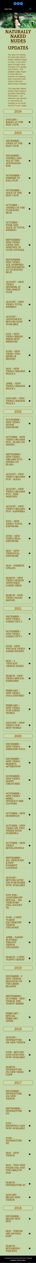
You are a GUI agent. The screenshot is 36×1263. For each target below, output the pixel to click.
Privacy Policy (21, 1260)
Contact (17, 105)
